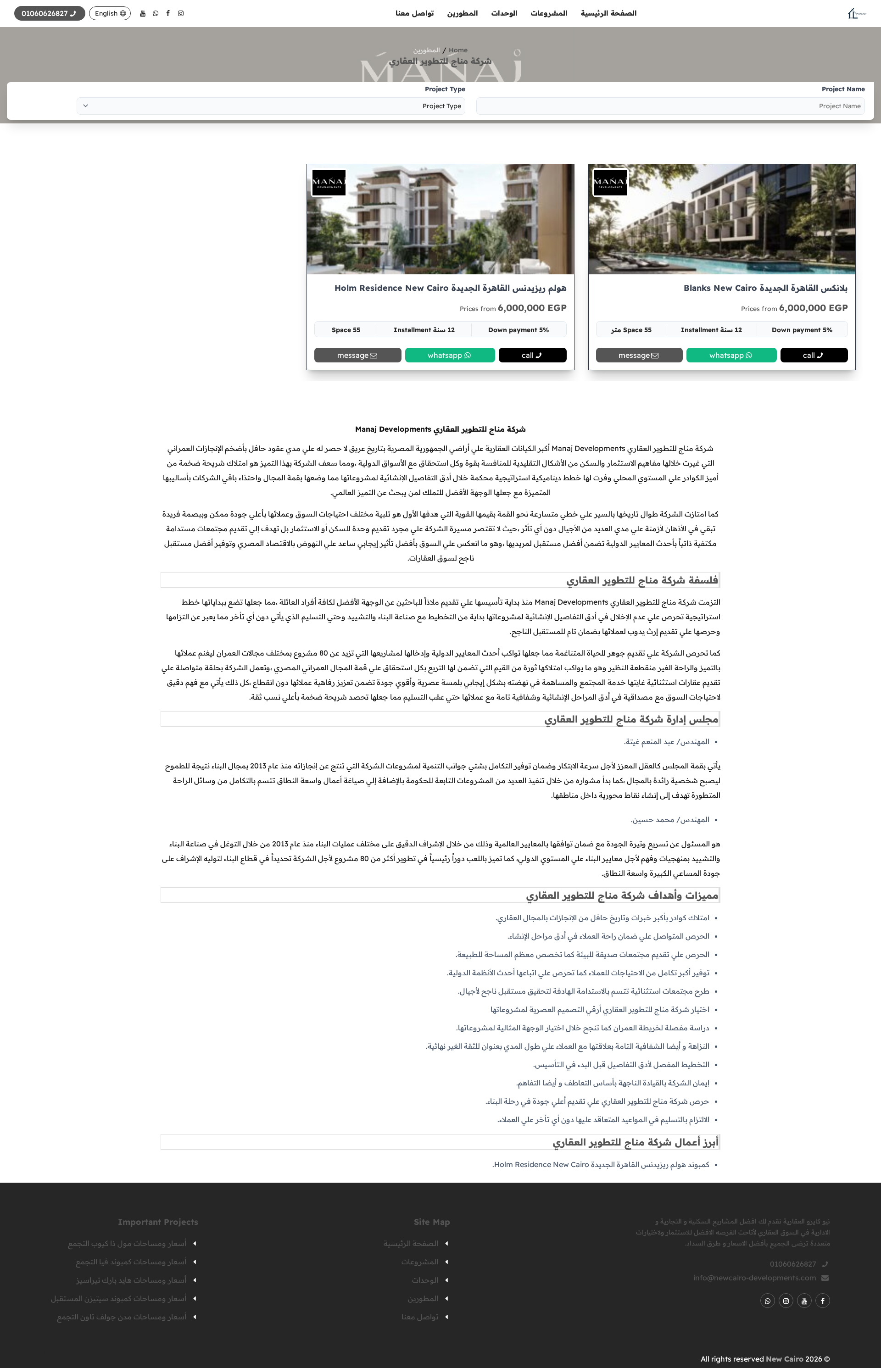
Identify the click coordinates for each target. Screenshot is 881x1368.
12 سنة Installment (711, 330)
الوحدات (504, 13)
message (634, 355)
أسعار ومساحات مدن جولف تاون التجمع (121, 1316)
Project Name (843, 89)
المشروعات (549, 13)
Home (458, 50)
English (106, 13)
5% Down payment (802, 330)
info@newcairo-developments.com (754, 1277)
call (809, 355)
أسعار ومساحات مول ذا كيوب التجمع (127, 1243)
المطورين (462, 13)
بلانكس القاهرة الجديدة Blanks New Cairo (766, 288)
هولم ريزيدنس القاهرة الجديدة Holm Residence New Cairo (450, 288)
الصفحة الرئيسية (609, 13)
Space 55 (346, 330)
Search (34, 101)
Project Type (445, 89)
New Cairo (784, 1358)
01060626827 (793, 1263)
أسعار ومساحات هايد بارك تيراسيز (131, 1280)
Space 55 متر (631, 330)
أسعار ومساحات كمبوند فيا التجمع (131, 1261)
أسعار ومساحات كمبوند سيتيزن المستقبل (118, 1298)
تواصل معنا (415, 13)
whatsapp (726, 355)
